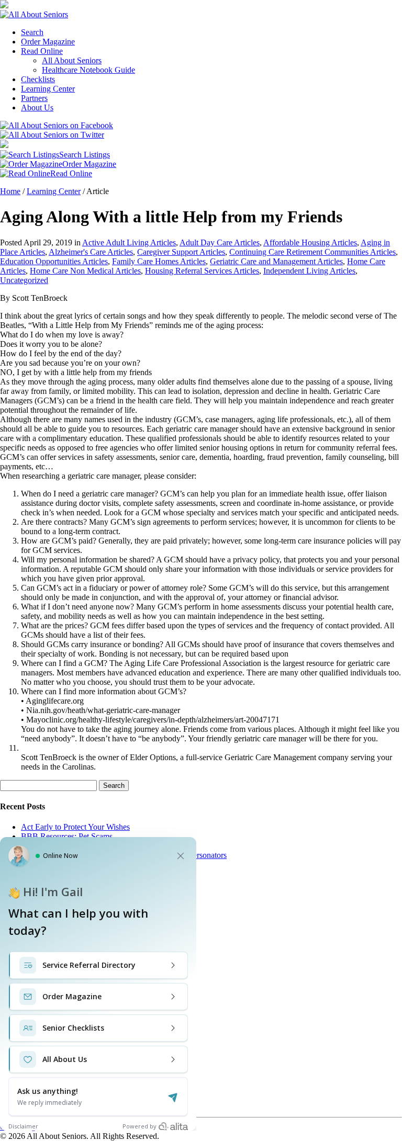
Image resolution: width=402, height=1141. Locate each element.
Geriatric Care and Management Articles (276, 261)
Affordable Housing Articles (310, 242)
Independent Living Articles (309, 270)
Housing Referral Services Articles (202, 270)
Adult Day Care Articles (220, 242)
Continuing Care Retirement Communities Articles (312, 251)
